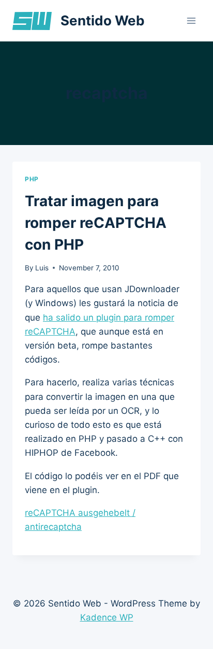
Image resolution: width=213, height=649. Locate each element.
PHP (32, 179)
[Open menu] (191, 20)
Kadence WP (106, 617)
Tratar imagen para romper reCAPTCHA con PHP (95, 222)
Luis (42, 268)
